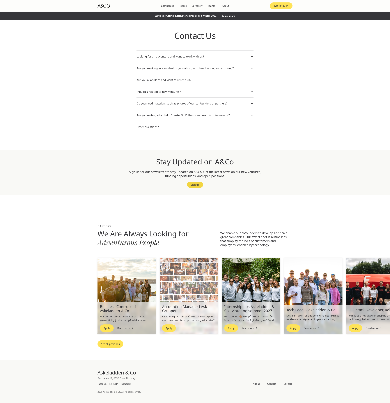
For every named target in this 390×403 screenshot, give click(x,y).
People (183, 5)
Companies (167, 5)
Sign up (195, 184)
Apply (107, 328)
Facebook (102, 383)
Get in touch (281, 5)
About (225, 5)
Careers (196, 5)
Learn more (228, 16)
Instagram (126, 383)
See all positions (110, 344)
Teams (211, 5)
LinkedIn (113, 383)
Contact (271, 383)
